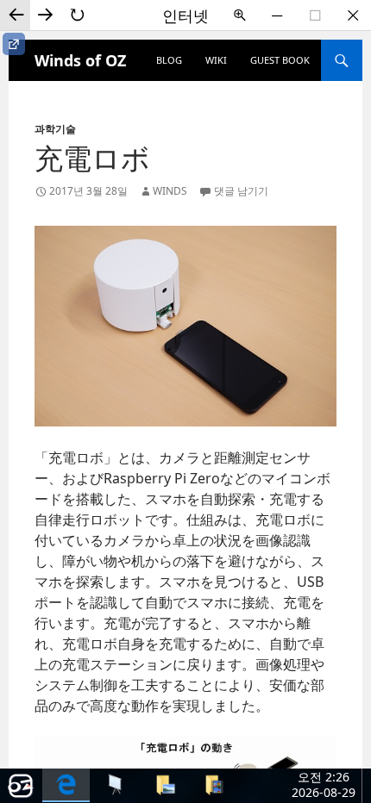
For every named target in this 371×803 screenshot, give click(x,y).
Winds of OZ (80, 60)
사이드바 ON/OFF (14, 44)
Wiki (216, 59)
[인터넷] (66, 785)
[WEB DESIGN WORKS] (115, 784)
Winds (170, 191)
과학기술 (55, 128)
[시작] (20, 786)
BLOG (169, 59)
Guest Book (280, 59)
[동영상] (213, 784)
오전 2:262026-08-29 (323, 784)
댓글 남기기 (241, 191)
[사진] (164, 784)
